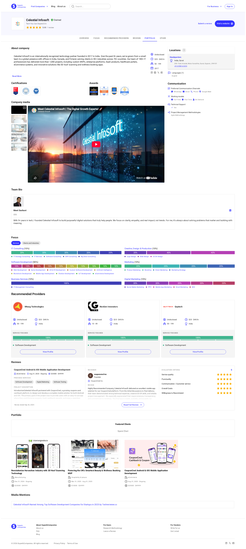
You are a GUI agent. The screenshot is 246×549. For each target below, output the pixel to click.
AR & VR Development (57, 270)
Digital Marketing (132, 279)
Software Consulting (53, 256)
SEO (193, 287)
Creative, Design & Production (138, 248)
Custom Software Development (81, 270)
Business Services (19, 279)
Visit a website (223, 23)
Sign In (230, 6)
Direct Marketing (161, 270)
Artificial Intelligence (104, 270)
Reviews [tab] (137, 38)
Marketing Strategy (179, 270)
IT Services (38, 256)
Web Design (144, 256)
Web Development (20, 270)
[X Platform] (230, 543)
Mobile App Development (45, 273)
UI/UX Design (158, 256)
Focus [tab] (96, 38)
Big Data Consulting (88, 256)
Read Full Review (131, 405)
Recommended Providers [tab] (116, 38)
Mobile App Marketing (164, 287)
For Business (213, 6)
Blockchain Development (23, 273)
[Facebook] (233, 543)
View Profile (48, 352)
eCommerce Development (104, 273)
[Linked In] (226, 543)
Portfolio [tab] (150, 38)
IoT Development (85, 273)
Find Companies (38, 6)
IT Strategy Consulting (22, 256)
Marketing (129, 262)
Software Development (21, 262)
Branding (148, 270)
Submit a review (205, 23)
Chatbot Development (66, 273)
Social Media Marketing (135, 287)
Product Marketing (134, 270)
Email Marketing (182, 287)
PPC (149, 287)
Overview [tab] (84, 38)
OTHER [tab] (163, 38)
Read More (17, 76)
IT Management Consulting (24, 287)
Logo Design (131, 256)
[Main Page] (18, 6)
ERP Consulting (71, 256)
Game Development (38, 270)
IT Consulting (17, 248)
